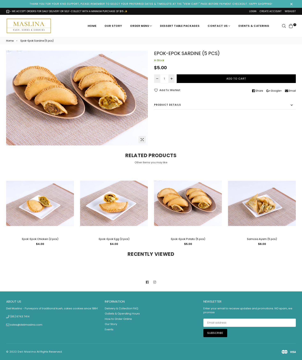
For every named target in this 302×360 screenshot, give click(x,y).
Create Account (270, 11)
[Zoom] (142, 139)
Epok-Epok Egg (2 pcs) (114, 239)
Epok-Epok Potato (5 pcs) (188, 239)
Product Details (167, 104)
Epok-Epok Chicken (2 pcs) (40, 239)
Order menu (140, 26)
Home (92, 26)
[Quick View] (69, 182)
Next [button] (299, 211)
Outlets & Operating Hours (122, 314)
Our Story (113, 26)
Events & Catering (254, 26)
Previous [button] (3, 211)
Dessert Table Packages (179, 26)
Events (109, 329)
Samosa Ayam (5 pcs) (262, 239)
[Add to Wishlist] (69, 190)
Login (252, 11)
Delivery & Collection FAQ (121, 308)
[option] (77, 98)
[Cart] (291, 26)
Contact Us (218, 26)
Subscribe (215, 333)
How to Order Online (118, 319)
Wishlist (290, 11)
